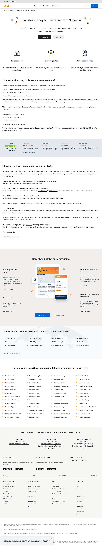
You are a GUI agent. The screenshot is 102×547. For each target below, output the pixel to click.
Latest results (80, 499)
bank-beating (76, 28)
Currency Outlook (32, 503)
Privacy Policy (80, 488)
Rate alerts (30, 493)
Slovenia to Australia (10, 376)
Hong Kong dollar (58, 342)
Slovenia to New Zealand (36, 413)
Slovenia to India (34, 382)
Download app (55, 486)
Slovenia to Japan (34, 393)
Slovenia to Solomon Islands (62, 413)
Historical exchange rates (34, 488)
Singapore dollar (82, 338)
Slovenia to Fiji (9, 410)
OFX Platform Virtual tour (34, 484)
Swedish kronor (58, 345)
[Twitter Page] (76, 460)
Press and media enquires (58, 501)
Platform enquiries (56, 503)
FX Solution (6, 491)
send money (53, 191)
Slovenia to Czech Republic (12, 396)
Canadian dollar (58, 338)
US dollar (80, 342)
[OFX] (6, 6)
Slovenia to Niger (34, 417)
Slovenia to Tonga (83, 396)
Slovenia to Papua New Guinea (62, 386)
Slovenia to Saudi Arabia (61, 403)
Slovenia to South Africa (60, 417)
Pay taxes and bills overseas (59, 493)
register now (42, 191)
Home (5, 10)
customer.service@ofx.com (19, 444)
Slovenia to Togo (83, 393)
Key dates (79, 501)
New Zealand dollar (35, 345)
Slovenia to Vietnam (84, 417)
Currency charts (32, 491)
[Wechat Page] (79, 460)
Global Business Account (9, 484)
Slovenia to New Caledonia (37, 410)
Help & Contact (62, 475)
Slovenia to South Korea (85, 376)
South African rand (83, 345)
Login (33, 475)
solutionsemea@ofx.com (51, 448)
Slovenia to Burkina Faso (12, 386)
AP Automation (7, 498)
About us (79, 484)
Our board (79, 509)
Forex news (30, 508)
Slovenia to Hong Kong (35, 376)
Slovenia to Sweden (84, 382)
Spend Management (8, 496)
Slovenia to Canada (10, 389)
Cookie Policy (10, 543)
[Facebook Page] (70, 460)
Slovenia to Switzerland (85, 386)
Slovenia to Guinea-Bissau (12, 417)
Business (6, 1)
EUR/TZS (29, 225)
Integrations (6, 501)
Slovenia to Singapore (60, 410)
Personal (13, 1)
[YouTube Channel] (83, 460)
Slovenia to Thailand (84, 389)
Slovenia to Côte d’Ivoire (12, 400)
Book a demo (94, 475)
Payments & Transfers (8, 486)
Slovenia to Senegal (59, 407)
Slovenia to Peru (58, 389)
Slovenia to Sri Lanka (84, 379)
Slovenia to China (9, 393)
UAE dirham (10, 338)
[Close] (51, 538)
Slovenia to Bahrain (10, 379)
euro (7, 342)
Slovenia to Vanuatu (84, 413)
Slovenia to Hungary (35, 379)
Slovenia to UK (82, 403)
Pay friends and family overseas (60, 488)
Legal (78, 486)
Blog (29, 506)
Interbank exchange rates (34, 486)
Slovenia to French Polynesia (13, 413)
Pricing (5, 503)
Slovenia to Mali (33, 400)
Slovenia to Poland (59, 396)
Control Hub (6, 493)
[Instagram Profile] (86, 460)
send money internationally (35, 227)
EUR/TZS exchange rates (11, 237)
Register (93, 5)
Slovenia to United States (85, 410)
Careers (78, 513)
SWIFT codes (31, 496)
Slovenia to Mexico (34, 403)
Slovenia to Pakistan (59, 382)
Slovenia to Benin (9, 382)
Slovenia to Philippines (60, 393)
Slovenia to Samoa (59, 400)
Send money (11, 10)
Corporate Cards (7, 488)
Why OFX (45, 5)
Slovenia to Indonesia (35, 386)
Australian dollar (35, 338)
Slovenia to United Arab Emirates (87, 407)
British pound (34, 342)
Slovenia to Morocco (35, 407)
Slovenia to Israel (34, 389)
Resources (55, 5)
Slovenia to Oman (59, 379)
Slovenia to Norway (59, 376)
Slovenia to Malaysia (35, 396)
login (28, 89)
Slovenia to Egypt (10, 407)
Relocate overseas (56, 491)
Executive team (80, 511)
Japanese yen (10, 345)
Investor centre (80, 496)
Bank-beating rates (85, 61)
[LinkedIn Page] (73, 460)
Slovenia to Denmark (10, 403)
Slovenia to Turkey (83, 400)
